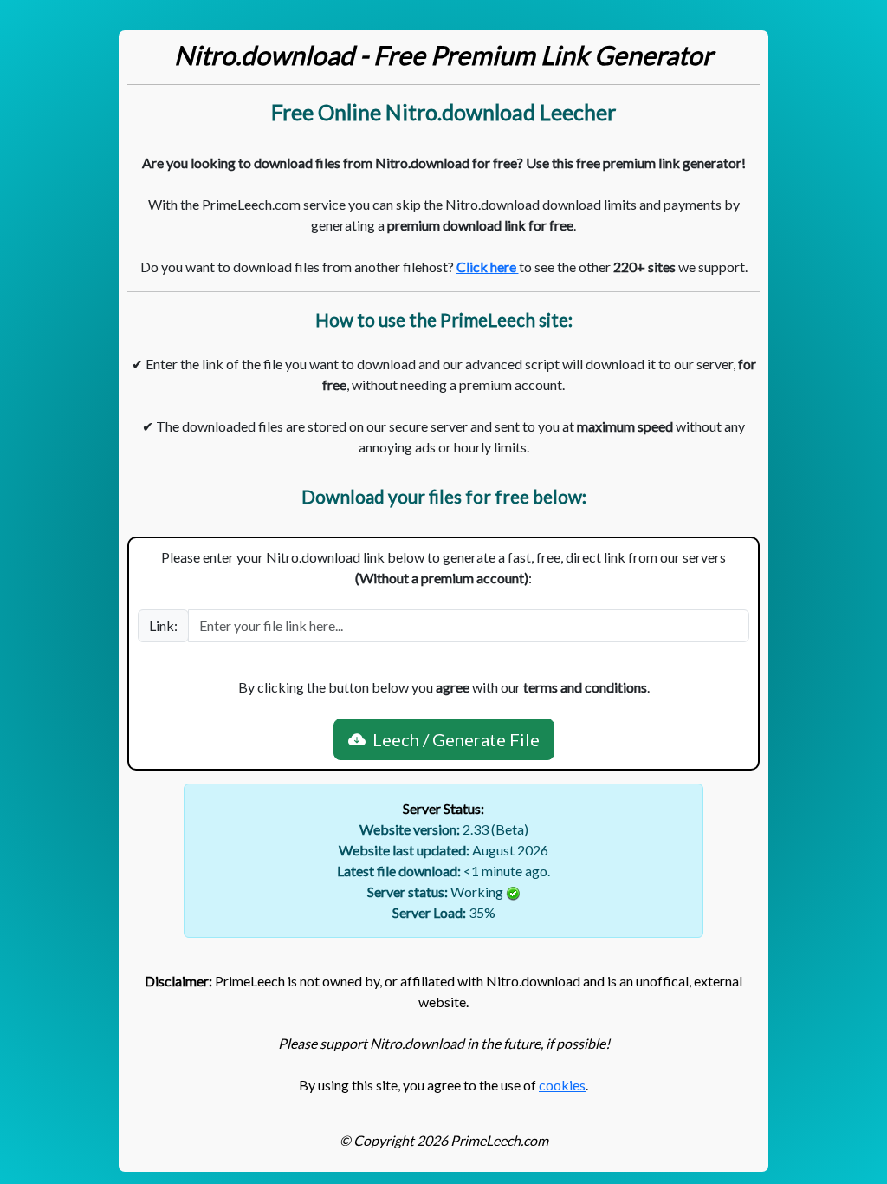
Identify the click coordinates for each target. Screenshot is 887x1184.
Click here (487, 266)
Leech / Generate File (453, 739)
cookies (562, 1085)
